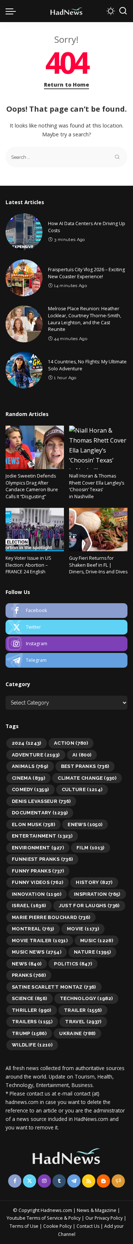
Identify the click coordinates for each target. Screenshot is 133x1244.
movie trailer (40, 940)
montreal (33, 929)
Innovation (36, 894)
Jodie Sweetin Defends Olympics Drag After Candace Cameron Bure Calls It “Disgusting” (32, 486)
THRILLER (31, 1010)
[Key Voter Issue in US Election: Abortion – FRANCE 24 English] (35, 530)
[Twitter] (66, 627)
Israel (29, 905)
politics (73, 964)
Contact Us (88, 1226)
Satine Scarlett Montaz (54, 987)
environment (38, 847)
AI (82, 755)
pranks (29, 975)
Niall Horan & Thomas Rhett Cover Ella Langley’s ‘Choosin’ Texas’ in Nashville (96, 486)
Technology (86, 998)
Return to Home (66, 84)
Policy (74, 1218)
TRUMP (29, 1033)
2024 (26, 743)
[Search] (123, 11)
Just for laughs (89, 905)
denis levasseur (41, 801)
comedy (30, 789)
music (96, 940)
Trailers (32, 1021)
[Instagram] (66, 643)
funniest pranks (42, 859)
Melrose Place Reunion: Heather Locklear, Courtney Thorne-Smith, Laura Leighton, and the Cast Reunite (84, 318)
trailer (83, 1010)
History (94, 882)
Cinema (28, 778)
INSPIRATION (97, 894)
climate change (87, 778)
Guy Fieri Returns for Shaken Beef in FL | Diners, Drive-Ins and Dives (98, 565)
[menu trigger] (13, 11)
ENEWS (85, 824)
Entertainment (42, 836)
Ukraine (77, 1033)
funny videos (37, 882)
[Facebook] (66, 610)
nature (92, 952)
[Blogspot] (103, 1181)
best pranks (85, 766)
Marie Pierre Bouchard (51, 917)
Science (29, 998)
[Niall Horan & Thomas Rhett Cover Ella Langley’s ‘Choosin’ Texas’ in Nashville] (98, 447)
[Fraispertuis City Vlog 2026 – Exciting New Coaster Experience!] (24, 277)
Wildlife (32, 1045)
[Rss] (88, 1181)
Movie (83, 929)
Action (71, 743)
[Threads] (118, 1181)
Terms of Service (45, 1218)
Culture (82, 789)
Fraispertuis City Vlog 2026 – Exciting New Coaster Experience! (86, 273)
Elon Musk (33, 824)
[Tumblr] (59, 1181)
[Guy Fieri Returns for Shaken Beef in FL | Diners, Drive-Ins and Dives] (98, 530)
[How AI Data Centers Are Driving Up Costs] (24, 231)
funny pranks (38, 871)
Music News (36, 952)
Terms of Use (24, 1226)
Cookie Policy (58, 1226)
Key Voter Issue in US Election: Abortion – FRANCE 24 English (28, 565)
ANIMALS (30, 766)
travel (83, 1021)
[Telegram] (66, 660)
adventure (36, 755)
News (26, 964)
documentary (40, 812)
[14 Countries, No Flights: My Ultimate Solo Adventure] (24, 370)
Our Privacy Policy (104, 1218)
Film (90, 847)
